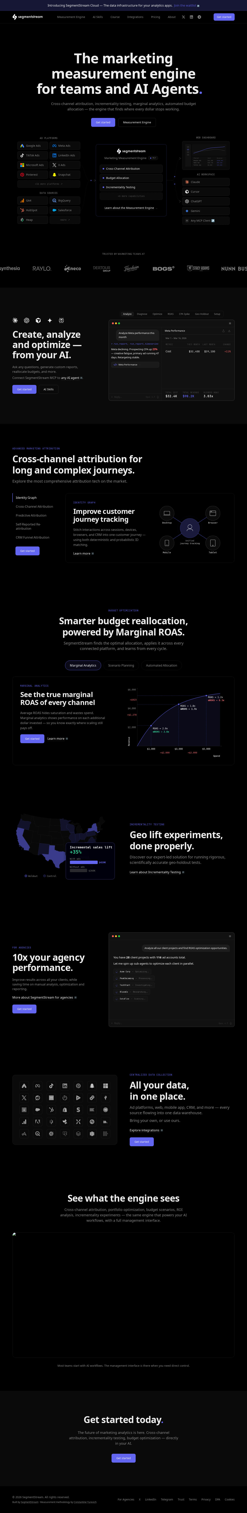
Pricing (155, 17)
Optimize (157, 314)
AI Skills (98, 17)
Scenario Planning (121, 665)
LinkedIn (150, 1499)
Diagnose (142, 314)
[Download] (229, 331)
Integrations (135, 17)
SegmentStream (29, 1502)
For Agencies (126, 1499)
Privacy (206, 1499)
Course (115, 17)
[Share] (223, 331)
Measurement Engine (71, 17)
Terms (193, 1499)
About (172, 17)
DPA (217, 1499)
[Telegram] (199, 17)
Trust (181, 1499)
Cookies (230, 1499)
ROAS (171, 314)
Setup (217, 314)
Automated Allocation (161, 665)
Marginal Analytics (83, 665)
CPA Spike (184, 314)
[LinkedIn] (191, 17)
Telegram (167, 1499)
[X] (183, 17)
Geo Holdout (202, 314)
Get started (224, 17)
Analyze (127, 314)
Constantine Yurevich (85, 1502)
